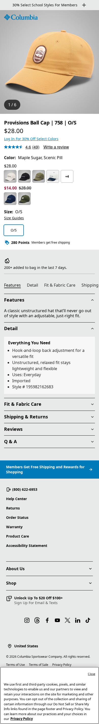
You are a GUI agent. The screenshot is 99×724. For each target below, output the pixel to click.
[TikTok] (88, 620)
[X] (67, 620)
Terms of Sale (38, 665)
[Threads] (37, 620)
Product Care (17, 536)
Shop (11, 583)
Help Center (16, 498)
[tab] (14, 286)
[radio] (10, 176)
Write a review (56, 147)
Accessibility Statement (26, 545)
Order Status (17, 517)
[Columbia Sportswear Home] (21, 17)
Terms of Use (15, 665)
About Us (15, 568)
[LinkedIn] (78, 620)
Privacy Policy (61, 665)
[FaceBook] (47, 620)
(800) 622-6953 (24, 489)
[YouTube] (57, 620)
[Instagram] (27, 620)
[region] (49, 62)
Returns (13, 508)
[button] (34, 600)
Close (91, 674)
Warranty (14, 526)
